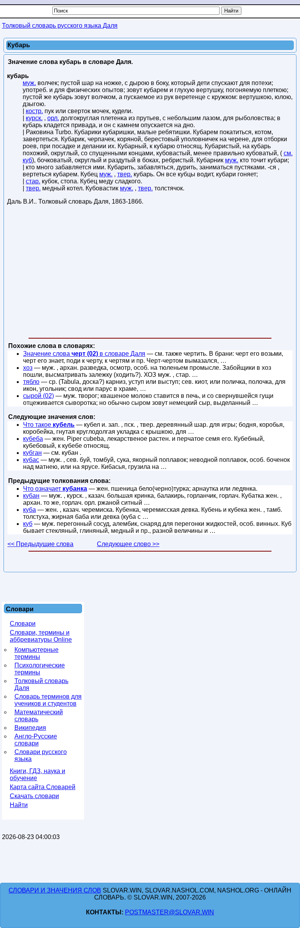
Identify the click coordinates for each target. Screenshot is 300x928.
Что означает (55, 488)
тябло (31, 381)
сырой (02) (38, 395)
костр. (34, 111)
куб (27, 160)
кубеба (33, 438)
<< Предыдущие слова (40, 544)
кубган (32, 452)
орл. (53, 118)
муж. (29, 83)
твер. (124, 174)
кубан (31, 495)
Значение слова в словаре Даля (84, 353)
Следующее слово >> (128, 544)
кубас (31, 459)
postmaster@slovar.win (169, 912)
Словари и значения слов (55, 890)
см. (288, 153)
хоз (27, 367)
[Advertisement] (150, 273)
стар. (33, 181)
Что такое (49, 424)
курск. (34, 118)
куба (29, 509)
